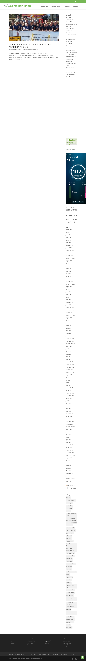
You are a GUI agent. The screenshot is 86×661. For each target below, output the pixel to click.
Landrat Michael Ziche (71, 572)
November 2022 (70, 341)
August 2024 (69, 286)
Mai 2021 (68, 382)
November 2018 (70, 452)
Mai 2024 (68, 294)
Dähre (67, 530)
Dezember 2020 (70, 393)
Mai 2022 (68, 354)
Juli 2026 (68, 232)
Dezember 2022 (70, 338)
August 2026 (69, 229)
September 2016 (70, 478)
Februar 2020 (69, 414)
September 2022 (70, 343)
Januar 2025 (69, 276)
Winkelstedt (69, 627)
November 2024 (70, 279)
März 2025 (68, 271)
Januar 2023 (69, 336)
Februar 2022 (69, 362)
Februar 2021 (69, 388)
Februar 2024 (69, 302)
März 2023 (68, 331)
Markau (68, 574)
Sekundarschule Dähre (70, 586)
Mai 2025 (68, 268)
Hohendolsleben (70, 556)
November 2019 (70, 421)
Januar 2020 (69, 416)
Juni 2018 (68, 463)
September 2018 (70, 455)
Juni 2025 (68, 266)
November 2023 (70, 310)
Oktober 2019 (69, 424)
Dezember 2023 (70, 307)
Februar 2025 (69, 274)
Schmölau (68, 582)
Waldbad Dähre (70, 616)
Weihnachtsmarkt (70, 619)
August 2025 (69, 261)
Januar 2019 (69, 447)
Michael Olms (69, 577)
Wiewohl (68, 624)
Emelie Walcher (69, 533)
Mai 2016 (68, 481)
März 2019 (68, 442)
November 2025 (70, 253)
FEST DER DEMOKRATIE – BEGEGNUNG (70, 19)
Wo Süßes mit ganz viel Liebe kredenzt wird (71, 35)
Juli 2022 (68, 349)
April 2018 (68, 468)
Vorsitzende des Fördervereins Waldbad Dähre (70, 604)
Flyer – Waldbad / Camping (41, 654)
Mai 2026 (68, 237)
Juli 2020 (68, 401)
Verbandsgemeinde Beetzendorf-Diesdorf (71, 599)
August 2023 (69, 318)
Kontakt (75, 6)
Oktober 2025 (69, 255)
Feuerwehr (68, 538)
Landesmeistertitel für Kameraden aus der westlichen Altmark (30, 45)
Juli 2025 (68, 263)
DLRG (73, 527)
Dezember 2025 (70, 250)
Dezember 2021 (70, 364)
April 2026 (68, 240)
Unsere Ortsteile (55, 6)
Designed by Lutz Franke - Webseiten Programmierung (26, 658)
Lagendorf (68, 569)
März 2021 (68, 385)
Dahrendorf (69, 525)
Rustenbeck (69, 580)
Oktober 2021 (69, 369)
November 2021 (70, 367)
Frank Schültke (69, 541)
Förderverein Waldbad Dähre (70, 549)
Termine (29, 654)
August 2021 (69, 375)
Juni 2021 (68, 380)
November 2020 (70, 395)
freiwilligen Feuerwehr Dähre (71, 545)
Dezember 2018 (70, 450)
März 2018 (68, 471)
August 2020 (69, 398)
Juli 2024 (68, 289)
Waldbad (68, 609)
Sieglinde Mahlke (70, 592)
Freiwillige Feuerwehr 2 (21, 49)
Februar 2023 (69, 333)
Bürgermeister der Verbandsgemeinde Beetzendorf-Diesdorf (71, 520)
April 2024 (68, 297)
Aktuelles (67, 6)
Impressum (64, 654)
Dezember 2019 (70, 419)
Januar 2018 (69, 476)
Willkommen (45, 6)
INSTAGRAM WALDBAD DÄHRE (71, 218)
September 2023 (70, 315)
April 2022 (68, 356)
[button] (82, 657)
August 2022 (69, 346)
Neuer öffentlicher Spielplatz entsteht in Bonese (71, 74)
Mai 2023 (68, 325)
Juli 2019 (68, 432)
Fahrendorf (12, 49)
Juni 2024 (68, 292)
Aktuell (11, 654)
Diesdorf (68, 527)
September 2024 (70, 284)
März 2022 (68, 359)
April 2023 (68, 328)
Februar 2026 (69, 245)
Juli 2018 (68, 460)
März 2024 (68, 299)
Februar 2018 (69, 473)
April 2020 (68, 408)
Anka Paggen (69, 503)
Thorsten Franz (69, 595)
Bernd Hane (69, 508)
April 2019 (68, 439)
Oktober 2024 (69, 281)
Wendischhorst (69, 622)
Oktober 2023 (69, 312)
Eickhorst (73, 530)
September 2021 (70, 372)
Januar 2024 (69, 305)
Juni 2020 (68, 403)
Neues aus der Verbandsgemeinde (71, 487)
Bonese (68, 511)
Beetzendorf (69, 505)
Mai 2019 (68, 437)
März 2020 (68, 411)
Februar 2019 (69, 445)
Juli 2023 (68, 320)
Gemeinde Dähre (33, 49)
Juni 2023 (68, 323)
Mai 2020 (68, 406)
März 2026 (68, 242)
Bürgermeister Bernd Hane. (71, 514)
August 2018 (69, 458)
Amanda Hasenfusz (71, 500)
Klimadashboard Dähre (71, 208)
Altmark (68, 497)
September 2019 (70, 427)
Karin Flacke (69, 561)
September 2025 (70, 258)
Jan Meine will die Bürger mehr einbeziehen (70, 41)
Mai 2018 (68, 465)
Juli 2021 (68, 377)
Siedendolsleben (70, 590)
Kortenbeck (69, 566)
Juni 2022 (68, 351)
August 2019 (69, 429)
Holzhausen (69, 558)
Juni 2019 (68, 434)
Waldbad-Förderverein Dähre (71, 613)
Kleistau (74, 564)
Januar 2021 (69, 390)
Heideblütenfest (70, 553)
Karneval (68, 564)
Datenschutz (55, 654)
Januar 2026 (69, 248)
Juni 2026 (68, 235)
